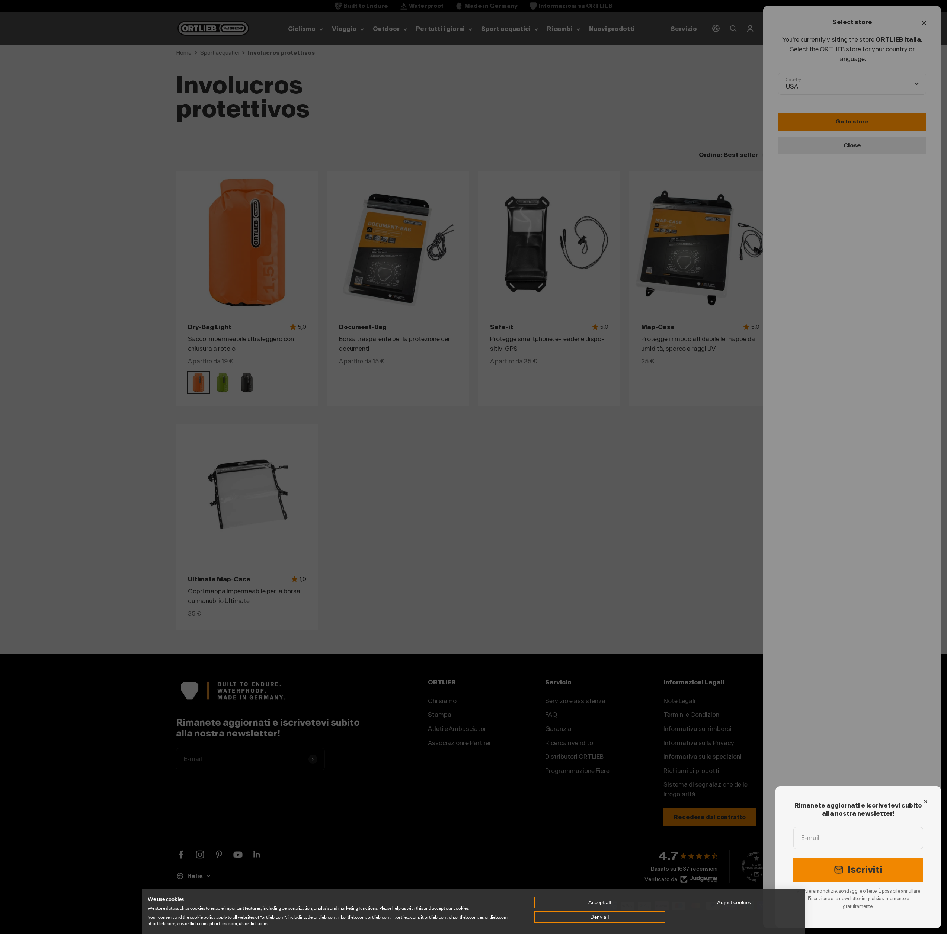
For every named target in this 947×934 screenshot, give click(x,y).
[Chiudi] (925, 801)
